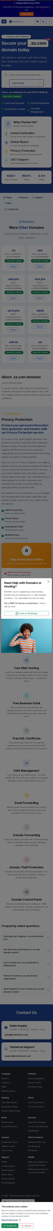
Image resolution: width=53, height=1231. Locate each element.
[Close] (48, 581)
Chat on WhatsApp (28, 613)
